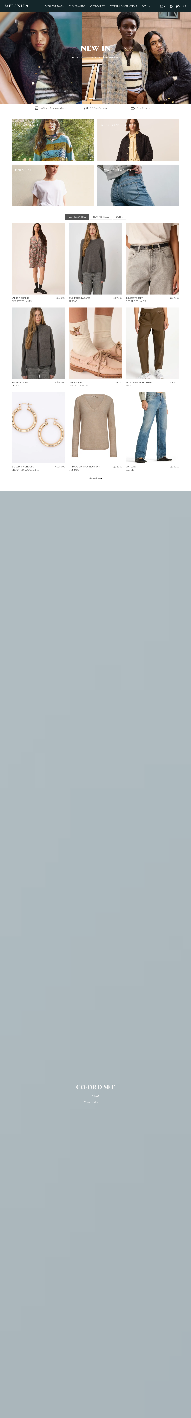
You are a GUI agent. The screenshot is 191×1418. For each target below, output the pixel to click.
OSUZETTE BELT (134, 298)
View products (93, 1102)
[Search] (184, 6)
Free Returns (143, 108)
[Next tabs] (149, 6)
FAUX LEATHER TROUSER (139, 382)
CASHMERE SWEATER (79, 298)
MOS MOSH (75, 470)
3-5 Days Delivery (98, 108)
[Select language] (163, 6)
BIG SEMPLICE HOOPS (23, 467)
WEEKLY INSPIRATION (123, 6)
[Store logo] (22, 6)
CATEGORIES (97, 6)
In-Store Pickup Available (53, 108)
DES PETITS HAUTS (22, 301)
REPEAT (73, 301)
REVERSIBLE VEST (21, 382)
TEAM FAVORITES (77, 217)
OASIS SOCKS (75, 382)
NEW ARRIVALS (54, 6)
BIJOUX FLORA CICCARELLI (25, 470)
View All (93, 478)
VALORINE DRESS (20, 298)
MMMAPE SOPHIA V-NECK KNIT (84, 467)
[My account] (171, 6)
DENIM (119, 217)
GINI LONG (131, 467)
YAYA (128, 385)
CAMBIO (130, 470)
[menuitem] (54, 6)
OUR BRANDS (77, 6)
